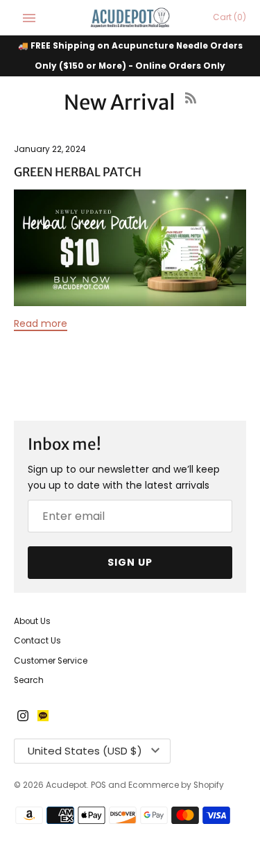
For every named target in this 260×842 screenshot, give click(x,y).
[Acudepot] (130, 17)
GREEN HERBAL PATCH (77, 172)
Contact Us (37, 640)
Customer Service (50, 660)
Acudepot (66, 785)
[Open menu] (29, 18)
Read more (40, 323)
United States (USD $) (85, 750)
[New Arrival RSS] (190, 106)
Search (29, 680)
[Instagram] (22, 717)
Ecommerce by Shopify (176, 785)
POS (98, 785)
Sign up (130, 562)
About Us (32, 621)
